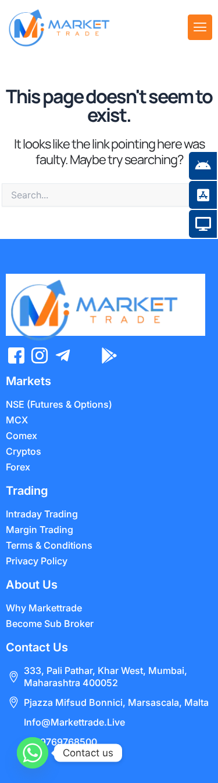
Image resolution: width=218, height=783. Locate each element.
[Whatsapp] (32, 752)
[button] (200, 27)
